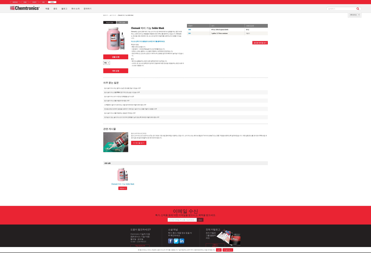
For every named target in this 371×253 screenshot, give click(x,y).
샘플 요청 (115, 57)
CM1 (189, 33)
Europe (34, 2)
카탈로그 (215, 245)
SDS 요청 (115, 71)
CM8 (189, 30)
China (25, 2)
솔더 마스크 (113, 15)
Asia (43, 2)
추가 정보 (122, 22)
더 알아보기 (228, 250)
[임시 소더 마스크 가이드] (115, 142)
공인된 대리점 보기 (260, 43)
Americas (15, 2)
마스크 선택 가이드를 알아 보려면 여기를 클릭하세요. (148, 41)
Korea (52, 2)
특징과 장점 (109, 22)
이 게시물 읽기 (138, 143)
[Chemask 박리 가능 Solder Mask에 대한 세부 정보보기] (122, 174)
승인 (218, 250)
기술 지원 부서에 (140, 246)
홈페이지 (105, 15)
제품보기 (123, 188)
